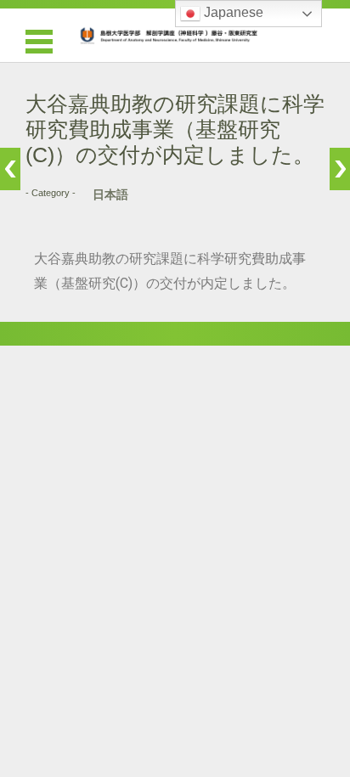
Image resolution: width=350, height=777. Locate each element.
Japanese (231, 12)
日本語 (110, 194)
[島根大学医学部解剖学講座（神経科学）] (175, 35)
